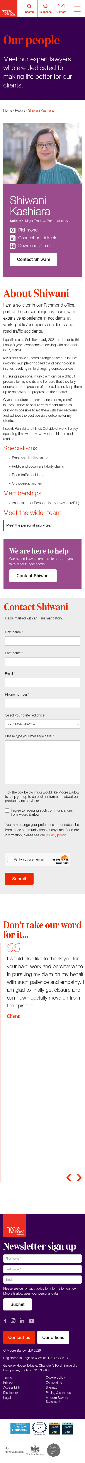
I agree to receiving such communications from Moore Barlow (42, 812)
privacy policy (56, 835)
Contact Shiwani (33, 259)
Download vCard (33, 245)
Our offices (53, 1337)
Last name (14, 653)
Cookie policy (55, 1377)
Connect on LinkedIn (37, 237)
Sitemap (52, 1387)
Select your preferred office (26, 715)
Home (7, 110)
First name (14, 632)
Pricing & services (58, 1392)
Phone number (17, 694)
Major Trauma (35, 221)
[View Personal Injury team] (42, 525)
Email (10, 674)
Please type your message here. (29, 736)
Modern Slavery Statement (57, 1399)
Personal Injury (57, 221)
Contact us (19, 1337)
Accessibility (11, 1387)
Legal (7, 1397)
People (20, 110)
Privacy (8, 1382)
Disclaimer (10, 1392)
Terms (7, 1377)
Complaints (54, 1382)
